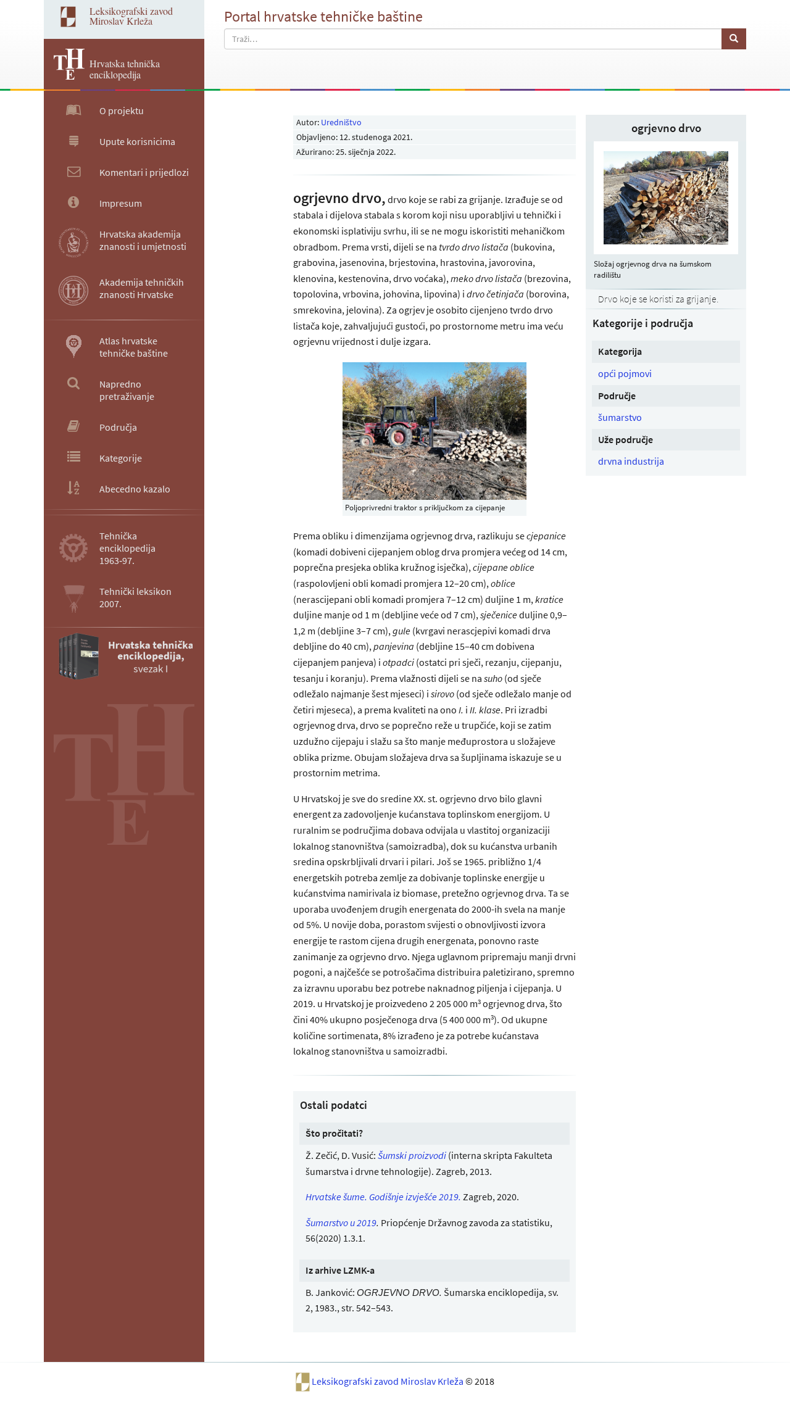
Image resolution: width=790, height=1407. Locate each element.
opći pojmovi (625, 373)
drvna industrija (631, 461)
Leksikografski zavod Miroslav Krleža (388, 1381)
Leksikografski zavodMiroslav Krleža (131, 15)
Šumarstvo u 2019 (341, 1222)
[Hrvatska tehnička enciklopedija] (64, 76)
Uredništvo (341, 122)
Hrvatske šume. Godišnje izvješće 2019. (383, 1196)
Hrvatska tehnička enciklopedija (124, 69)
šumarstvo (620, 417)
